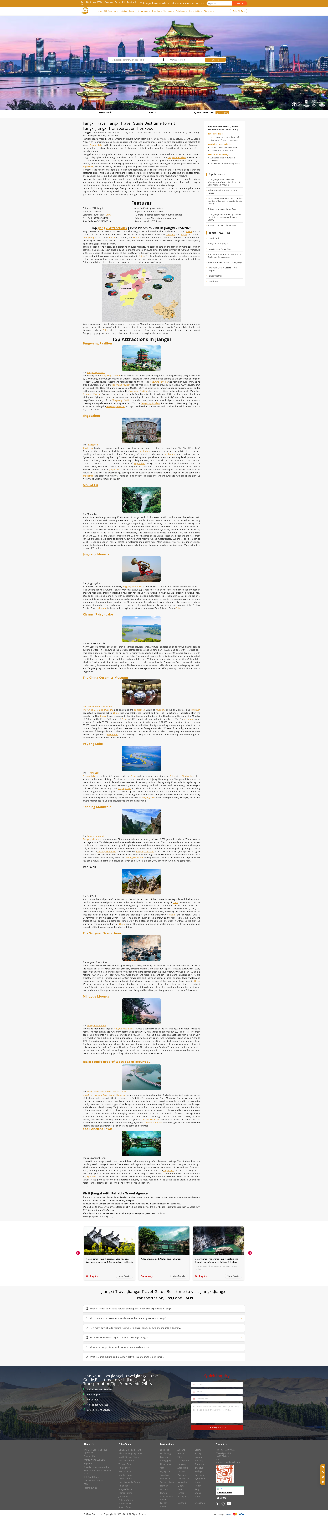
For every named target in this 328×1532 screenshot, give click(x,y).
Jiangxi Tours (125, 1496)
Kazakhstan (183, 1478)
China (108, 214)
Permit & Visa (90, 1487)
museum (195, 709)
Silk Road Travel (224, 1492)
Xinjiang (181, 1449)
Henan (198, 1485)
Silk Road (164, 1449)
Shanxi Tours (125, 1507)
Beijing (198, 1449)
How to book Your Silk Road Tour (98, 1472)
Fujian (184, 234)
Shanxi (198, 1492)
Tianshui (164, 1475)
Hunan (112, 237)
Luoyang (181, 1464)
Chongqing (165, 1460)
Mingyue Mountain (96, 1025)
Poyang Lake (96, 145)
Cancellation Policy (93, 1480)
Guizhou (164, 1489)
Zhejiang (170, 234)
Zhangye (199, 1467)
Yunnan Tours (125, 1464)
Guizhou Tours (126, 1500)
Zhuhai (198, 1496)
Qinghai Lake (188, 776)
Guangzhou (183, 1460)
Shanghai (199, 1453)
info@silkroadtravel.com (156, 3)
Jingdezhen (88, 166)
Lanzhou (164, 1457)
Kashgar (199, 1471)
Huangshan (166, 1464)
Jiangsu (181, 1492)
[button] (164, 1308)
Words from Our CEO (94, 1459)
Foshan (163, 1502)
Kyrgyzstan (200, 1478)
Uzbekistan (165, 1478)
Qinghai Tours (125, 1475)
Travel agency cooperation (97, 1467)
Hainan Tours (125, 1492)
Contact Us (89, 1456)
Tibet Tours (124, 1467)
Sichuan (164, 1485)
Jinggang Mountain (132, 586)
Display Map (110, 1254)
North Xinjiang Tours (129, 1457)
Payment (88, 1463)
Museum (102, 608)
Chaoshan (200, 1502)
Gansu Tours (125, 1471)
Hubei (136, 237)
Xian (162, 1467)
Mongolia (182, 1482)
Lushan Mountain (150, 1119)
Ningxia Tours (125, 1489)
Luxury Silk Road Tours (130, 1449)
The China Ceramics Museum (97, 706)
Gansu (180, 1453)
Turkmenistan (167, 1482)
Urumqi (198, 1457)
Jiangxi (198, 1489)
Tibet (179, 1457)
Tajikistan (199, 1475)
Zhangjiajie (182, 1467)
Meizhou (181, 1502)
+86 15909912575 (184, 3)
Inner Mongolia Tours (129, 1482)
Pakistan (181, 1475)
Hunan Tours (125, 1503)
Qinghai (181, 1485)
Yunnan (198, 1482)
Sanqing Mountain (96, 836)
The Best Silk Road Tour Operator (95, 1451)
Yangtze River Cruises (167, 1498)
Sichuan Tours (126, 1478)
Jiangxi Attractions (112, 228)
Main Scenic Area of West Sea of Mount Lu (108, 1091)
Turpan (181, 1471)
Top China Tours (127, 1460)
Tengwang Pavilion (177, 157)
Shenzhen (199, 1464)
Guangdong (88, 237)
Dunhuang (165, 1453)
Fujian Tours (125, 1485)
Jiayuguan (165, 1471)
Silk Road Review (92, 1477)
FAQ (86, 1484)
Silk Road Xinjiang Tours (130, 1453)
